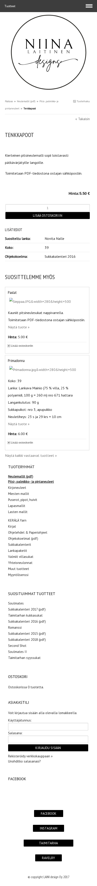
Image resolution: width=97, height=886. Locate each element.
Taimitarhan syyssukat (24, 658)
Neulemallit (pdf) (26, 101)
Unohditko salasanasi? (24, 761)
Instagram (48, 828)
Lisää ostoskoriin (22, 345)
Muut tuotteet (18, 569)
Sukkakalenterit (19, 544)
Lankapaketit (17, 550)
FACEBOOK (48, 813)
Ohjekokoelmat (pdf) (23, 538)
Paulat (12, 292)
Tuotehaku (83, 101)
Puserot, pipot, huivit (22, 500)
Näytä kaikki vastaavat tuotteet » (31, 455)
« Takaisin (82, 119)
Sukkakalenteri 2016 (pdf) (27, 621)
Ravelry (48, 858)
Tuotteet (10, 6)
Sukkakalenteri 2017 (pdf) (27, 609)
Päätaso (9, 101)
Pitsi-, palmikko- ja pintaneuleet (31, 481)
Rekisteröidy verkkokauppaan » (30, 756)
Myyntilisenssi (18, 575)
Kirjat (12, 526)
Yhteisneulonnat (20, 563)
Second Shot (17, 645)
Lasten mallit (18, 512)
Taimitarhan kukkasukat (25, 615)
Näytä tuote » (19, 327)
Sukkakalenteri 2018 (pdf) (27, 639)
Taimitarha (48, 843)
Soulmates (16, 603)
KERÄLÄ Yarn (17, 520)
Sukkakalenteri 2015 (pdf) (27, 633)
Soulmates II (17, 652)
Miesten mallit (18, 494)
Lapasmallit (16, 506)
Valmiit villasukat (20, 557)
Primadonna (16, 360)
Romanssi (15, 627)
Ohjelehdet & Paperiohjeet (27, 532)
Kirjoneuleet (17, 487)
